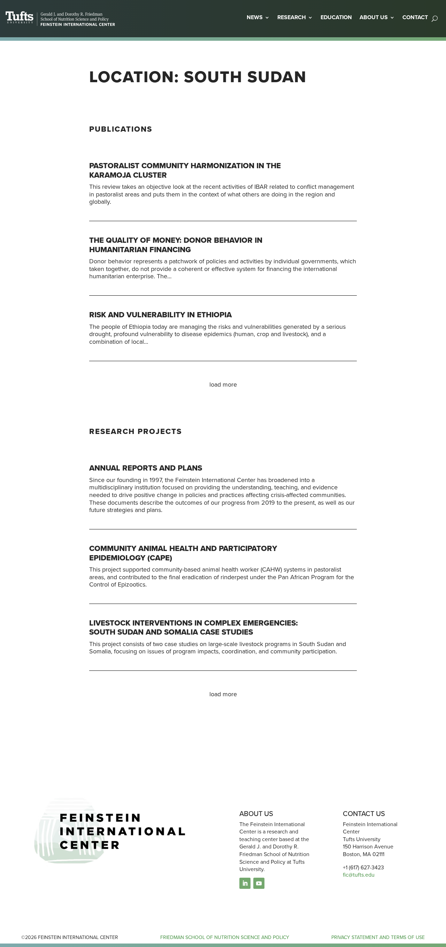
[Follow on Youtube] (258, 883)
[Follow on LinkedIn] (245, 883)
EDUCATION (336, 17)
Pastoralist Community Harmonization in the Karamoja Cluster (185, 170)
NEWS (255, 17)
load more (223, 384)
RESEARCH (291, 17)
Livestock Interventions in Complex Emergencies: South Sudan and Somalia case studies (193, 627)
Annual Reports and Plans (145, 468)
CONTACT (415, 17)
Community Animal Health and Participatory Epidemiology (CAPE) (183, 553)
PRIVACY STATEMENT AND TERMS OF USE (378, 937)
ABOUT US (374, 17)
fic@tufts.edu (359, 875)
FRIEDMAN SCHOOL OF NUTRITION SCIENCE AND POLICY (224, 937)
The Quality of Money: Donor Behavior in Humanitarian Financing (175, 244)
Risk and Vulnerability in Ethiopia (160, 314)
